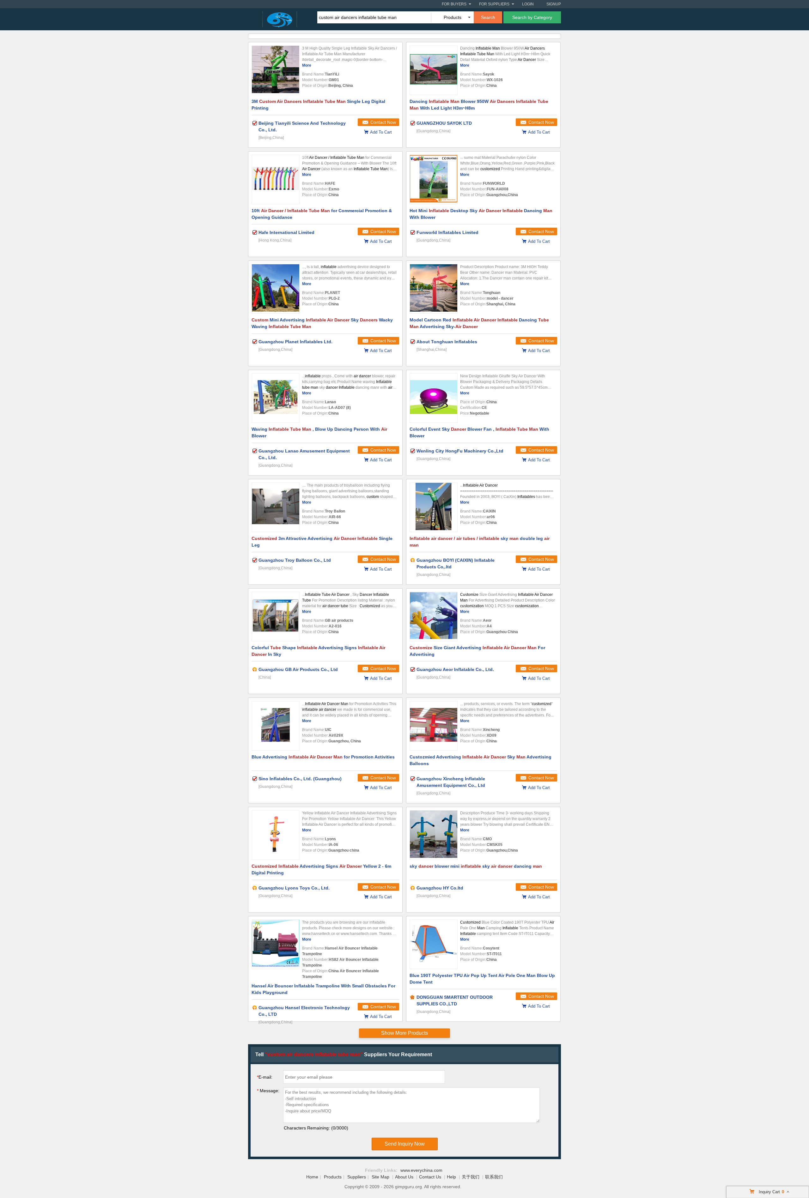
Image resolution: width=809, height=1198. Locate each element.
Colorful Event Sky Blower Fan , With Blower (479, 432)
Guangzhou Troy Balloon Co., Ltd (295, 560)
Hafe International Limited (286, 232)
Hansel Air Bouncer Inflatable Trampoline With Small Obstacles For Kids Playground (323, 989)
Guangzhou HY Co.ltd (440, 887)
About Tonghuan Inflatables (447, 341)
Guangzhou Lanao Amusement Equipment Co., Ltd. (304, 454)
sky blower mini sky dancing (476, 866)
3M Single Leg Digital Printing (318, 105)
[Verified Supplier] (255, 123)
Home (312, 1176)
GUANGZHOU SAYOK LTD (444, 123)
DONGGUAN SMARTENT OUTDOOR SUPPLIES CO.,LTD (455, 1000)
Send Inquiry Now (405, 1144)
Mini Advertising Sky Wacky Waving (322, 323)
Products (333, 1176)
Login (528, 4)
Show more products (404, 1033)
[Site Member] (413, 997)
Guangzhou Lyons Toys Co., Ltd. (294, 887)
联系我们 (494, 1176)
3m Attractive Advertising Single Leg (322, 542)
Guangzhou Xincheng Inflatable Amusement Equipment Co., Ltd (451, 782)
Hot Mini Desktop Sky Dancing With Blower (481, 214)
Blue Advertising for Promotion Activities (323, 756)
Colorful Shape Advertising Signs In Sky (318, 651)
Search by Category (532, 17)
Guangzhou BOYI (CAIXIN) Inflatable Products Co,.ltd (456, 563)
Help (451, 1176)
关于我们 (470, 1176)
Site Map (380, 1176)
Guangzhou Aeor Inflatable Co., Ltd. (455, 669)
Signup (553, 4)
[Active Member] (413, 560)
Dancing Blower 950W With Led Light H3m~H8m (479, 105)
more (306, 65)
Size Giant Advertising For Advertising (477, 651)
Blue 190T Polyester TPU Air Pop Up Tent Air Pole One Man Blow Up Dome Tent (482, 979)
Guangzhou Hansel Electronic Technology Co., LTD (304, 1011)
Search (488, 17)
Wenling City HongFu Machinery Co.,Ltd (460, 450)
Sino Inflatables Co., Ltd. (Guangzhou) (300, 778)
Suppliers (356, 1176)
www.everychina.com (421, 1170)
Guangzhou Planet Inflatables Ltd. (295, 341)
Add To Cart (381, 132)
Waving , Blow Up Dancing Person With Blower (319, 432)
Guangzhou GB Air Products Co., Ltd (298, 669)
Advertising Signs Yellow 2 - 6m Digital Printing (321, 869)
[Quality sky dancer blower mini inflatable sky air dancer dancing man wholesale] (434, 835)
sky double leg (480, 542)
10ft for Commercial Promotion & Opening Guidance (322, 214)
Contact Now (383, 122)
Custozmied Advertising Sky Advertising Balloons (480, 760)
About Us (404, 1176)
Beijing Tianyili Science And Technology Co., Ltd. (302, 126)
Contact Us (430, 1176)
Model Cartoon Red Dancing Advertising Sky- (479, 323)
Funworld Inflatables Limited (447, 232)
